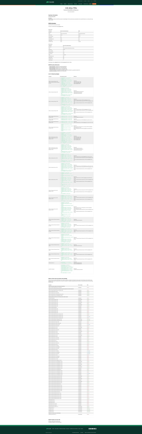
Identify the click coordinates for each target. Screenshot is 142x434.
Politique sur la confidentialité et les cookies (89, 432)
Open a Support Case (49, 432)
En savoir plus (67, 428)
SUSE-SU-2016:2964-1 (52, 68)
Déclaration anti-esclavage (62, 428)
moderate (59, 26)
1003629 (56, 62)
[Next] (73, 11)
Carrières (53, 428)
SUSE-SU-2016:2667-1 (52, 66)
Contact (79, 428)
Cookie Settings (81, 432)
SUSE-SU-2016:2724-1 (52, 67)
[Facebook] (90, 428)
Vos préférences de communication (74, 428)
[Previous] (69, 11)
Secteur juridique (57, 428)
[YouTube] (89, 428)
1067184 (64, 62)
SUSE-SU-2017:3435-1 (52, 69)
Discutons (82, 428)
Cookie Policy (94, 432)
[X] (92, 428)
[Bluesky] (95, 428)
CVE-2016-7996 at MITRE (51, 16)
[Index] (72, 11)
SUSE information (52, 23)
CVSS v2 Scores (50, 29)
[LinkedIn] (94, 428)
